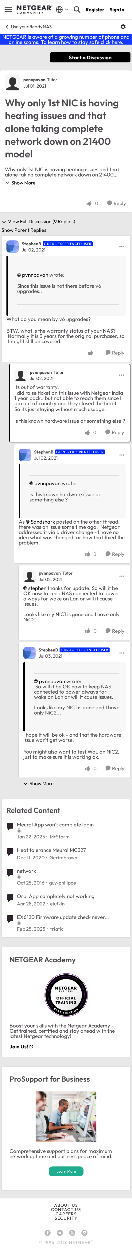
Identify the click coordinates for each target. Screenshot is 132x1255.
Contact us (66, 1209)
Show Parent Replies (24, 230)
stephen (37, 588)
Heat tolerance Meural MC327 (51, 850)
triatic (57, 928)
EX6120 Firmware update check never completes (61, 917)
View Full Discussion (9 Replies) (41, 221)
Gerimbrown (63, 857)
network (26, 871)
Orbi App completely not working (56, 896)
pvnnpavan (34, 79)
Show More (23, 182)
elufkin (57, 903)
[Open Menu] (123, 26)
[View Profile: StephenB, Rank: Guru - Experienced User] (12, 246)
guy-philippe (62, 882)
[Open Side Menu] (8, 9)
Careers (66, 1214)
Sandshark (43, 521)
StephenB (31, 244)
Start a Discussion (90, 57)
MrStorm (60, 836)
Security (66, 1218)
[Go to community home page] (34, 9)
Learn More (66, 1171)
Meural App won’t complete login (55, 824)
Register (95, 9)
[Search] (77, 9)
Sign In (117, 9)
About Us (66, 1205)
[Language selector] (62, 9)
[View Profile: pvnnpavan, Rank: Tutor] (12, 82)
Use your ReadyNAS (31, 27)
